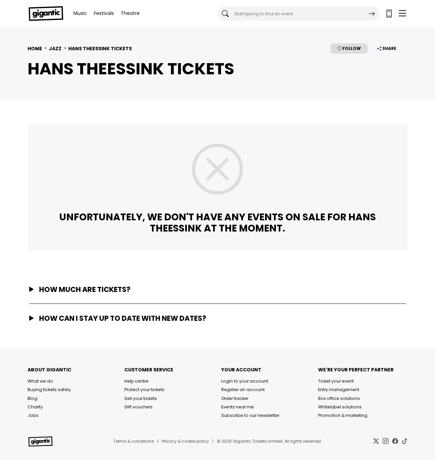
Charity (35, 407)
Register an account (243, 389)
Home (35, 48)
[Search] (371, 13)
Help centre (136, 381)
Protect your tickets (144, 389)
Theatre (130, 13)
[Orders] (389, 14)
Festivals (104, 13)
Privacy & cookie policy (185, 441)
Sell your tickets (140, 398)
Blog (32, 398)
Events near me (237, 407)
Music (80, 13)
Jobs (33, 415)
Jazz (55, 48)
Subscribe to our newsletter (250, 415)
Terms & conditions (134, 441)
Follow (351, 48)
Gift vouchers (138, 407)
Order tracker (234, 398)
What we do (40, 381)
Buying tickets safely (49, 389)
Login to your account (244, 381)
